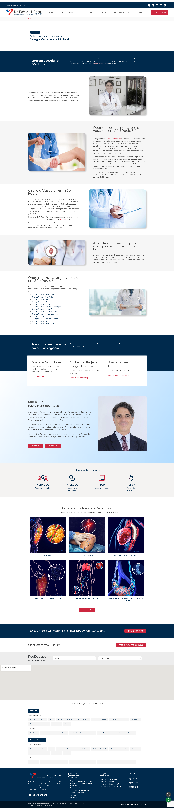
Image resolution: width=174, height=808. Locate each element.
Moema (51, 732)
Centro (51, 719)
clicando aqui (64, 219)
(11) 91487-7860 (134, 783)
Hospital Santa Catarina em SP (111, 786)
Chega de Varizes (67, 12)
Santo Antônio (56, 723)
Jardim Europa (90, 732)
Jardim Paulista (61, 732)
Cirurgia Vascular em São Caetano (45, 319)
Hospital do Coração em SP (110, 784)
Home (51, 12)
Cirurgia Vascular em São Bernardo (45, 324)
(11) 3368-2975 (133, 787)
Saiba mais (36, 376)
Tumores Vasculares (77, 793)
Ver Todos (87, 610)
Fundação (70, 719)
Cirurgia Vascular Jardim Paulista (44, 304)
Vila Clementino (130, 732)
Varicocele (73, 795)
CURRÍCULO (53, 446)
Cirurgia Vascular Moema (41, 302)
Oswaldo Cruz (123, 719)
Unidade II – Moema (107, 782)
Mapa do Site (141, 804)
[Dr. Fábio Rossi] (23, 12)
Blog (104, 12)
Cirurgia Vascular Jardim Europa (44, 309)
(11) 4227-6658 (133, 779)
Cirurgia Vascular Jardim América (44, 311)
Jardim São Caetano (82, 719)
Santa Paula (44, 723)
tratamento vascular (113, 139)
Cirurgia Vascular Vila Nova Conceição (46, 307)
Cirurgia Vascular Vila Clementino (44, 316)
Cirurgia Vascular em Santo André (44, 321)
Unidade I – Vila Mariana (109, 779)
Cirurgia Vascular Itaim (40, 299)
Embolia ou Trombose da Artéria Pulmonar (81, 784)
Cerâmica (60, 719)
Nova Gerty (103, 719)
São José (67, 723)
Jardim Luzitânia (117, 732)
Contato (140, 12)
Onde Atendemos (87, 12)
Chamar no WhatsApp (79, 377)
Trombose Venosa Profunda (79, 790)
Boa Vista (42, 719)
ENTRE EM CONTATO (135, 631)
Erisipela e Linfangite (77, 788)
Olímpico (113, 719)
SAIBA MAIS (35, 446)
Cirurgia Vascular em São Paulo (44, 295)
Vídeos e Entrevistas (121, 12)
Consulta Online (159, 12)
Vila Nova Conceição (76, 732)
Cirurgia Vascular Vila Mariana (43, 297)
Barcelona (33, 719)
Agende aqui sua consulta (118, 375)
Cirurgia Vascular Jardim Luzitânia (45, 314)
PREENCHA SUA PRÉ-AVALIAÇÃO (131, 645)
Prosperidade (135, 719)
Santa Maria (33, 723)
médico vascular (100, 64)
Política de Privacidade (128, 804)
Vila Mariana (33, 732)
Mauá (94, 719)
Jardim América (103, 732)
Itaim (43, 732)
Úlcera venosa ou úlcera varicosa (81, 781)
